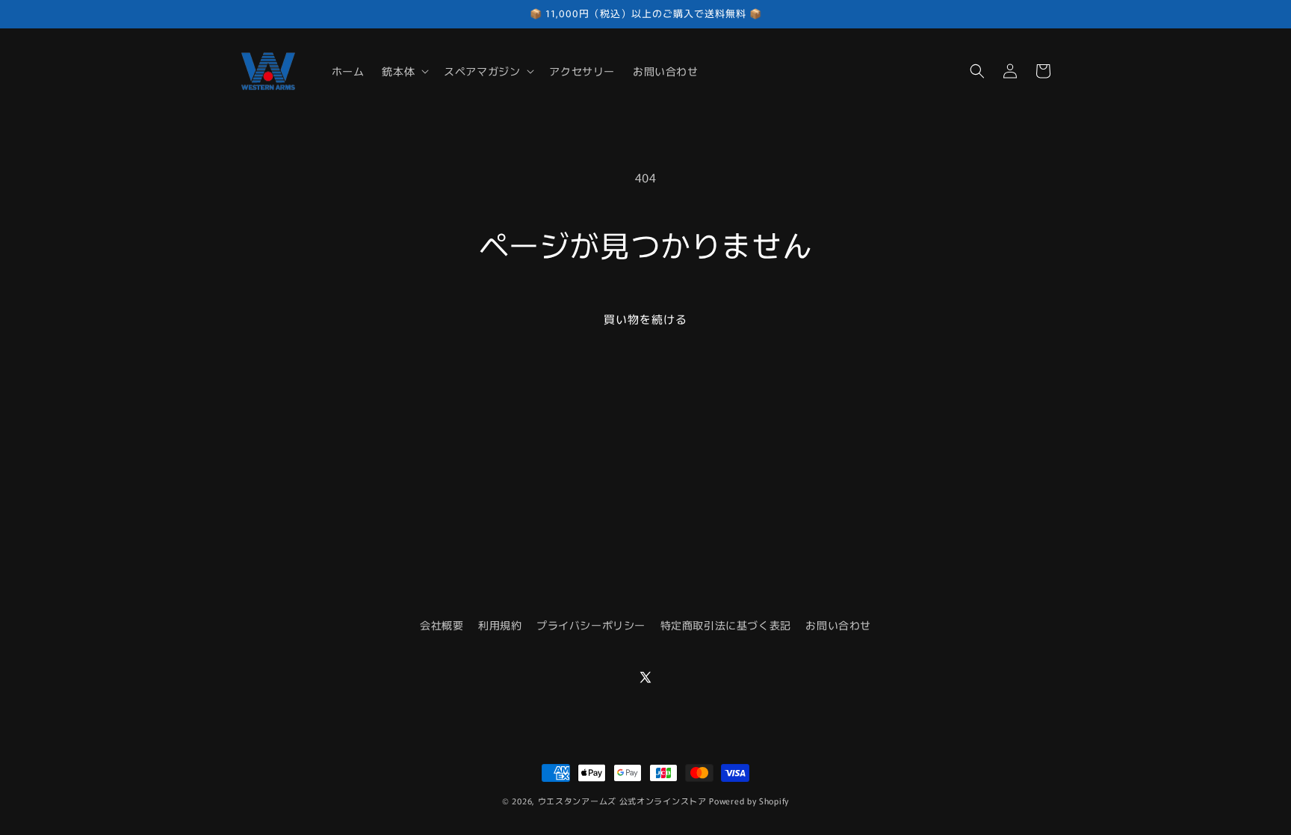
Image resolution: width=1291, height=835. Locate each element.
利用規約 (499, 624)
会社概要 (441, 624)
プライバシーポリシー (591, 624)
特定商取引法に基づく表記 (725, 624)
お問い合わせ (838, 624)
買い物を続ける (645, 319)
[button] (404, 71)
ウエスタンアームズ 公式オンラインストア (622, 801)
